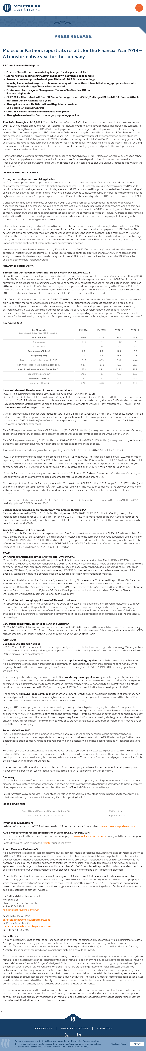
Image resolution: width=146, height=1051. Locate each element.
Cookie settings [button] (118, 1044)
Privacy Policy (82, 1046)
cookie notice (59, 1046)
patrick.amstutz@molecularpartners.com (27, 926)
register (47, 843)
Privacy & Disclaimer (74, 1028)
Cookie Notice (43, 1028)
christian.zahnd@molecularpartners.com (26, 919)
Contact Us (104, 1028)
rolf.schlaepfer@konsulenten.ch (21, 909)
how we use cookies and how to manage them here (38, 1044)
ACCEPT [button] (137, 1044)
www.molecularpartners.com (118, 826)
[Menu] (139, 8)
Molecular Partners (21, 8)
